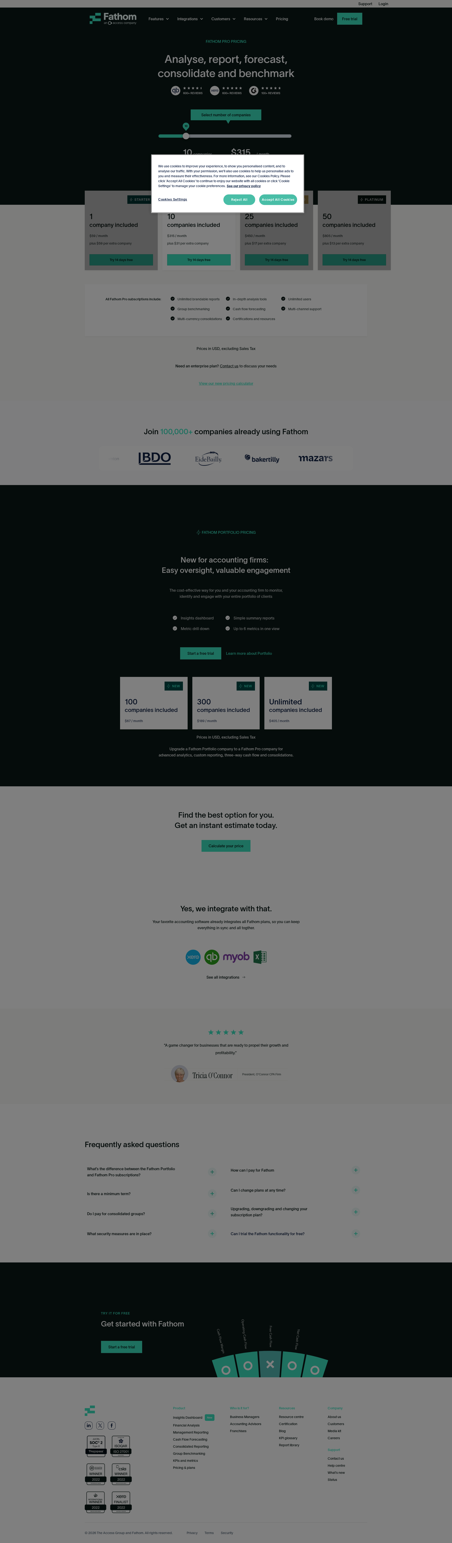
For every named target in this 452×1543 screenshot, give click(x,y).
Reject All (239, 199)
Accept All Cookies (278, 199)
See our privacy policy (244, 186)
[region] (227, 183)
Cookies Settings (172, 199)
